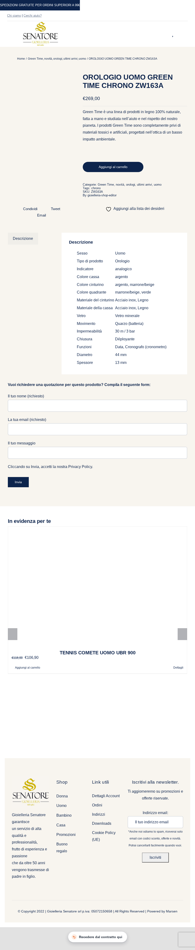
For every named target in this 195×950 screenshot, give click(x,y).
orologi (130, 184)
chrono (96, 188)
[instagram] (178, 16)
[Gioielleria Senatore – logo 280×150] (40, 23)
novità (120, 184)
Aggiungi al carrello (113, 167)
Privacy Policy (80, 467)
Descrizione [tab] (23, 238)
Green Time (106, 184)
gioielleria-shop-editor (102, 195)
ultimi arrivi (144, 184)
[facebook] (171, 16)
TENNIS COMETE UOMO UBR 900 (98, 652)
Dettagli (178, 667)
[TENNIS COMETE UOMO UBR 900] (97, 585)
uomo (157, 184)
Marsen (171, 911)
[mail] (186, 16)
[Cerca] (167, 34)
